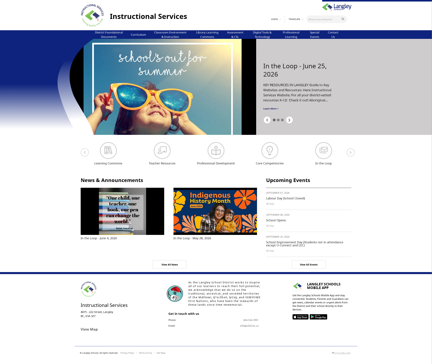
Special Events (314, 34)
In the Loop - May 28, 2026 (192, 238)
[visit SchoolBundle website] (341, 353)
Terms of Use (145, 352)
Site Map (161, 352)
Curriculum (138, 35)
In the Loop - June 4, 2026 (99, 238)
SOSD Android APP (318, 317)
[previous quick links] (85, 152)
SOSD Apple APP (300, 317)
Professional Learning (291, 34)
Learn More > (271, 108)
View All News (169, 264)
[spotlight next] (289, 120)
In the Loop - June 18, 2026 (295, 70)
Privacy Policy (127, 352)
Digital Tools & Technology (262, 34)
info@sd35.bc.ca (249, 325)
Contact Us (333, 34)
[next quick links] (351, 152)
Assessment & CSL (235, 34)
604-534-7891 (251, 320)
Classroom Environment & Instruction (170, 34)
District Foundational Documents (109, 34)
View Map (89, 329)
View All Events (309, 264)
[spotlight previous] (267, 120)
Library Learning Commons (207, 34)
